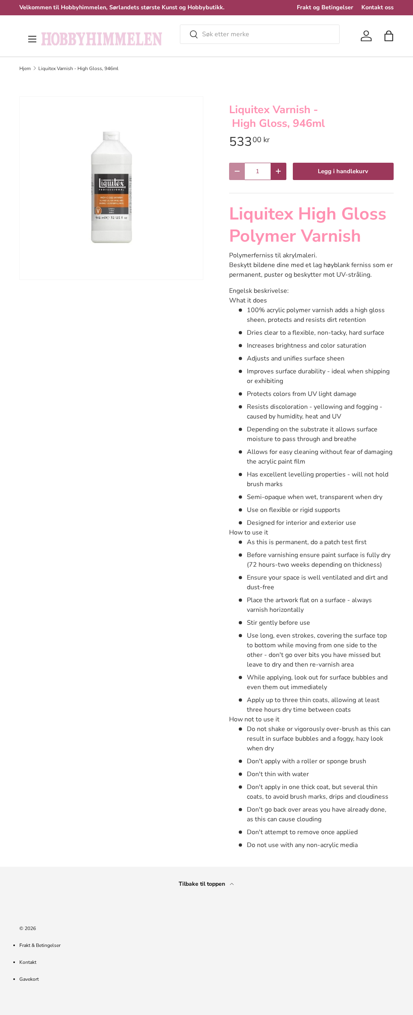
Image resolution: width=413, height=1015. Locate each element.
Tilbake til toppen (203, 884)
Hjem (25, 68)
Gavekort (29, 979)
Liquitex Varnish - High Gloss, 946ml (78, 68)
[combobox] (259, 34)
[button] (389, 36)
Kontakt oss (377, 7)
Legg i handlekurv (343, 171)
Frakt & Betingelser (39, 945)
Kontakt (27, 962)
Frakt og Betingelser (325, 7)
